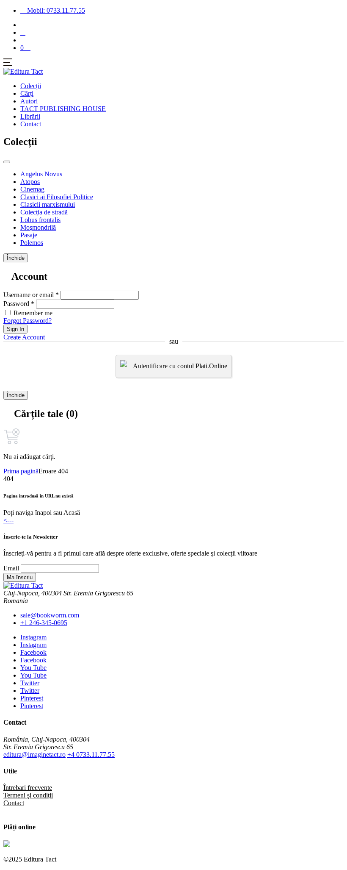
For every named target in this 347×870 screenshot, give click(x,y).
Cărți (26, 93)
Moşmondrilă (38, 227)
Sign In (15, 329)
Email (11, 568)
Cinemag (32, 189)
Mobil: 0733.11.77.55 (55, 10)
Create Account (24, 337)
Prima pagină (21, 471)
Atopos (30, 181)
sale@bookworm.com (49, 615)
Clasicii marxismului (47, 204)
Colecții (30, 85)
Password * (18, 303)
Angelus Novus (41, 174)
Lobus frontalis (40, 219)
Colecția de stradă (44, 212)
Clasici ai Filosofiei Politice (56, 196)
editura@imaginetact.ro (34, 754)
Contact (30, 124)
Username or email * (31, 294)
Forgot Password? (27, 320)
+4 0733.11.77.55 (91, 754)
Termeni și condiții (28, 795)
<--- (8, 520)
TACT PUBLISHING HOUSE (63, 108)
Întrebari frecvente (27, 787)
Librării (30, 116)
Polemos (31, 242)
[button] (22, 40)
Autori (29, 101)
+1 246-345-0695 (43, 622)
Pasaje (28, 235)
